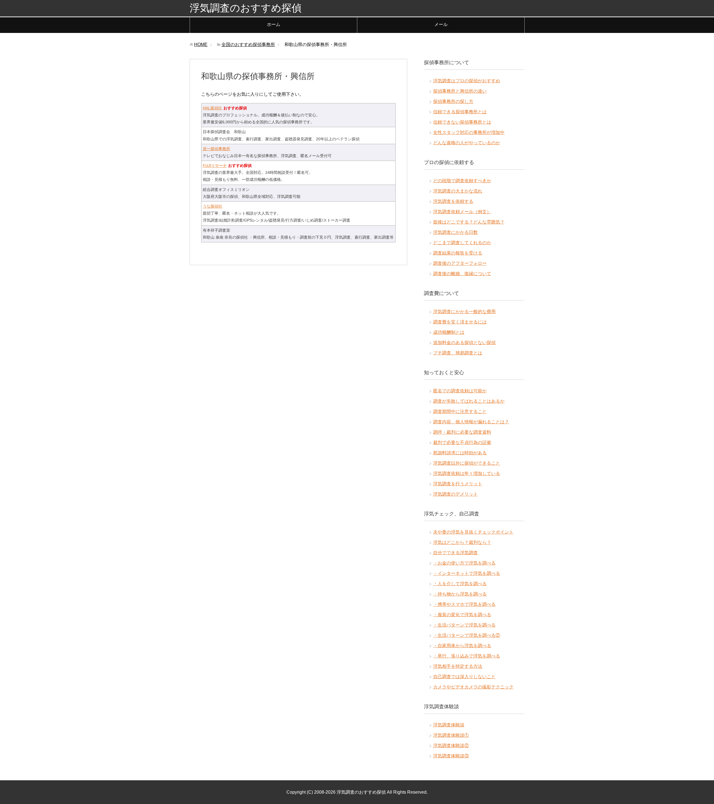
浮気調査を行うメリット (457, 483)
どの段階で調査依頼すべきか (462, 180)
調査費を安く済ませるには (460, 322)
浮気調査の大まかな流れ (457, 191)
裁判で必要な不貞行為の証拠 (462, 442)
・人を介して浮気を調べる (460, 583)
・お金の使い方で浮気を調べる (464, 563)
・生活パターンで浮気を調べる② (466, 635)
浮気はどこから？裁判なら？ (462, 542)
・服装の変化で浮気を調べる (462, 614)
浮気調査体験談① (451, 735)
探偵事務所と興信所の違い (460, 91)
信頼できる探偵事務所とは (460, 111)
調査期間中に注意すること (460, 411)
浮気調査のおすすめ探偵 (245, 8)
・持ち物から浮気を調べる (460, 594)
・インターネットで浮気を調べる (466, 573)
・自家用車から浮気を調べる (462, 645)
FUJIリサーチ (215, 165)
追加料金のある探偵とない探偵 (464, 342)
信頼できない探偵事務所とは (462, 122)
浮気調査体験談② (451, 745)
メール (441, 24)
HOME (201, 44)
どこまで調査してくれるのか (462, 242)
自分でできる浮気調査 (455, 552)
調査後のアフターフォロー (460, 263)
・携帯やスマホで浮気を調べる (464, 604)
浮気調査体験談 (448, 725)
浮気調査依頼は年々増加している (466, 473)
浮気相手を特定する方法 (457, 666)
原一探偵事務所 (216, 149)
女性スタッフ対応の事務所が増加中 (469, 132)
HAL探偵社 (212, 108)
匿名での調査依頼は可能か (460, 390)
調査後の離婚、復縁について (462, 273)
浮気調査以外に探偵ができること (466, 463)
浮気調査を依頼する (453, 201)
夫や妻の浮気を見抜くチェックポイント (473, 532)
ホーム (273, 24)
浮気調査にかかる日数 (455, 232)
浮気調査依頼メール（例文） (462, 211)
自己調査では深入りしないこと (464, 676)
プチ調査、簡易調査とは (457, 353)
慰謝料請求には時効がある (460, 452)
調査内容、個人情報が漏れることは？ (471, 421)
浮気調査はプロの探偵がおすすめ (466, 80)
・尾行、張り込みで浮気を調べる (466, 656)
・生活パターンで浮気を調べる (464, 625)
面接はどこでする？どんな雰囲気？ (469, 222)
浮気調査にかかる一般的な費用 (464, 311)
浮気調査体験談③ (451, 755)
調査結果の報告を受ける (457, 253)
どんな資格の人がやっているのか (466, 142)
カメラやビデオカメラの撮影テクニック (473, 687)
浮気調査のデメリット (455, 494)
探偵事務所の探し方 (453, 101)
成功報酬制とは (448, 332)
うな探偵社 (212, 206)
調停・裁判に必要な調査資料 (462, 432)
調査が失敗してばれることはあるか (469, 401)
